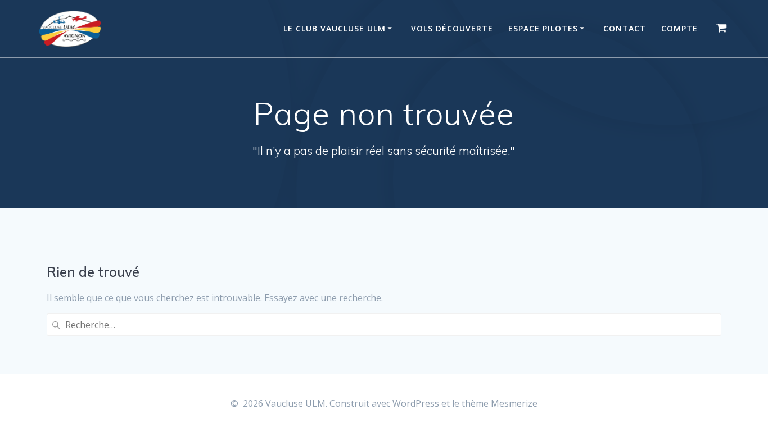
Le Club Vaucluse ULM (334, 28)
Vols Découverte (452, 28)
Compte (679, 28)
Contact (624, 28)
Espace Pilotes (543, 28)
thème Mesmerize (499, 403)
